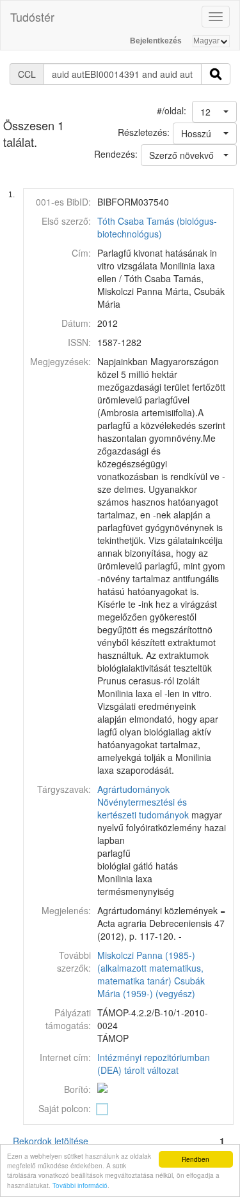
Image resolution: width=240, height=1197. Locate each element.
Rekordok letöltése (50, 1140)
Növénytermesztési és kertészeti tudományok (143, 808)
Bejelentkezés (156, 40)
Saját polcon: (64, 1108)
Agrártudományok (133, 789)
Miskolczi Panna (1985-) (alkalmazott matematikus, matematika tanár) (150, 968)
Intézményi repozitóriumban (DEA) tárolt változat (153, 1063)
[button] (214, 112)
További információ (80, 1185)
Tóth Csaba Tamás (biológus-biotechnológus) (157, 227)
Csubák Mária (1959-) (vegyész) (151, 987)
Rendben (195, 1159)
